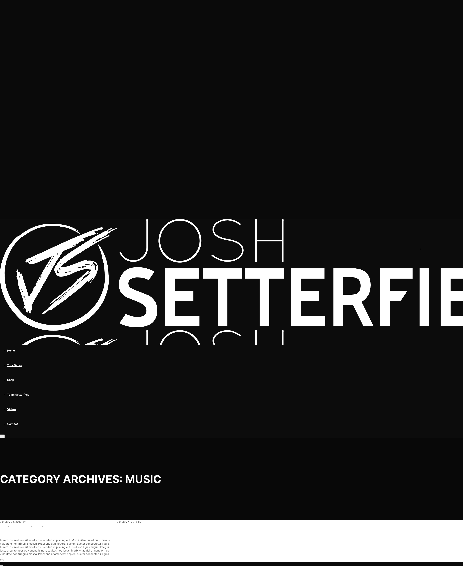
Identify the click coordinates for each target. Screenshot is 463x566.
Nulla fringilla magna (26, 532)
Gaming (37, 525)
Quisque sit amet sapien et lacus (155, 532)
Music (47, 525)
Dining (4, 525)
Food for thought (20, 525)
